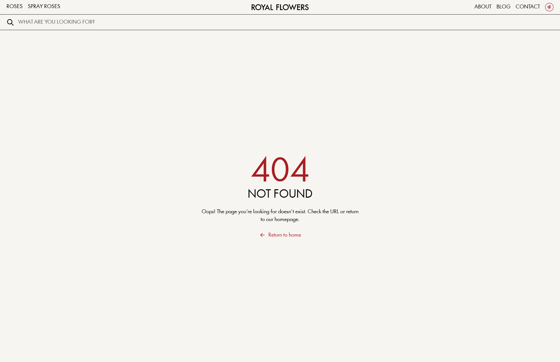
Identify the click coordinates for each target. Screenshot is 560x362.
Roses (14, 6)
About (482, 7)
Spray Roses (44, 6)
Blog (503, 7)
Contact (528, 7)
